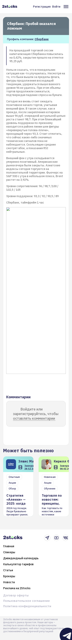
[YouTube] (56, 538)
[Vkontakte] (65, 538)
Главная (8, 546)
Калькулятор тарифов (18, 564)
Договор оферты (16, 595)
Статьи (8, 570)
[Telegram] (47, 538)
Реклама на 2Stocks (16, 588)
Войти (56, 6)
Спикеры (9, 552)
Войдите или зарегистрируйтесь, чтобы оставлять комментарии (35, 414)
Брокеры (9, 576)
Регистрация (42, 6)
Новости (9, 582)
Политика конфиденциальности (27, 606)
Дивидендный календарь (21, 558)
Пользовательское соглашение (26, 601)
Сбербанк (42, 39)
